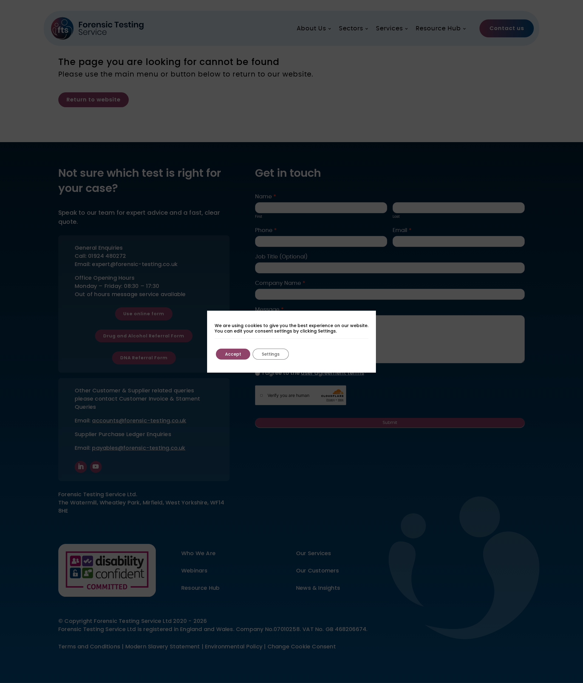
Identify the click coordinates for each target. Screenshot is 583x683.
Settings (271, 354)
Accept (233, 354)
